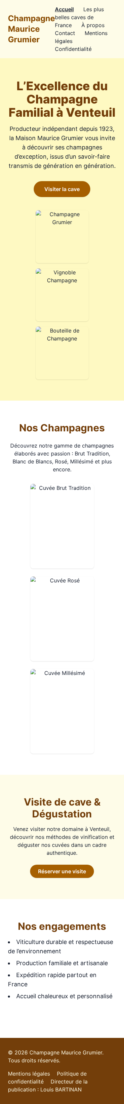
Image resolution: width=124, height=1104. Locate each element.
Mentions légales (29, 1073)
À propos (92, 25)
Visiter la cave (62, 189)
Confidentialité (73, 49)
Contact (65, 33)
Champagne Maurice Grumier (31, 29)
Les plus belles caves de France (79, 17)
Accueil (64, 9)
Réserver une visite (62, 871)
